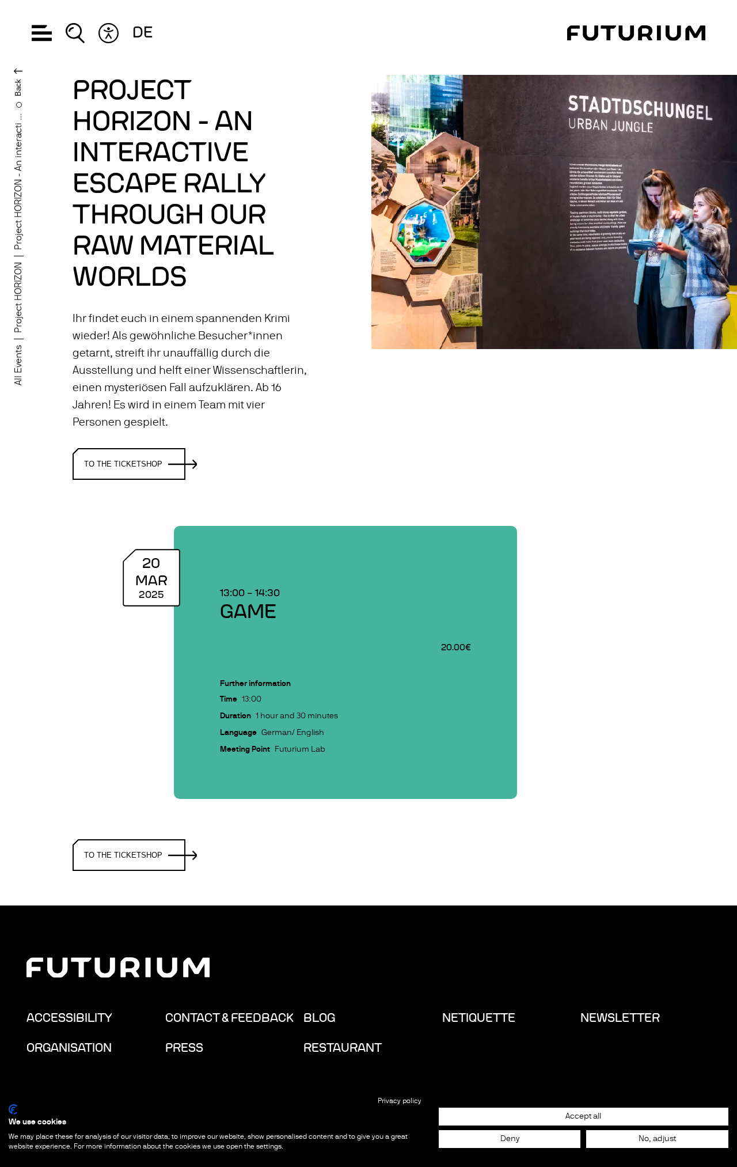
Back (18, 87)
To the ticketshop (123, 464)
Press (184, 1047)
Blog (319, 1017)
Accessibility (69, 1017)
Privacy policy (399, 1101)
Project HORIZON (18, 297)
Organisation (69, 1047)
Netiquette (478, 1017)
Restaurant (342, 1047)
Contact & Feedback (229, 1017)
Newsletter (620, 1017)
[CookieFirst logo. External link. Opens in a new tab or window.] (13, 1109)
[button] (42, 33)
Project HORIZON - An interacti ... (18, 181)
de (142, 33)
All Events (18, 365)
